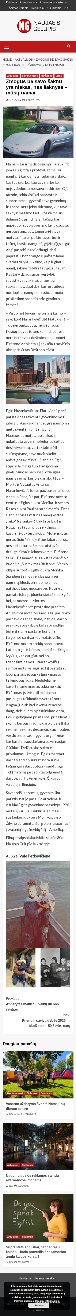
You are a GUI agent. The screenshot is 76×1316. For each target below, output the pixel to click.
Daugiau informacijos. (47, 1300)
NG (11, 1186)
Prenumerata (28, 2)
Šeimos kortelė (18, 8)
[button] (7, 46)
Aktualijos (12, 75)
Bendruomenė (30, 75)
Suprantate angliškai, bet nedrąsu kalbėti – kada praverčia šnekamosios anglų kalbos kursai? (36, 1252)
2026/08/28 (30, 1114)
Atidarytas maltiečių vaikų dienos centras (32, 1004)
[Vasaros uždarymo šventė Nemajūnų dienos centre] (38, 1074)
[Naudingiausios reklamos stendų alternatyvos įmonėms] (38, 1146)
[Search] (68, 46)
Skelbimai (27, 1165)
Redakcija (37, 8)
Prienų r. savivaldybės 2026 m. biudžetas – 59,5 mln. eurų (46, 1020)
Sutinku (38, 1305)
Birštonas (46, 75)
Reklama (11, 2)
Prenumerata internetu (55, 2)
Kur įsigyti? (53, 8)
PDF (66, 8)
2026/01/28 (32, 100)
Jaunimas (46, 1093)
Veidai (59, 75)
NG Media (15, 100)
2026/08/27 (23, 1262)
